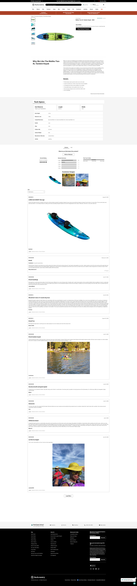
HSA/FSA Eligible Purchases (36, 555)
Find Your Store (103, 1)
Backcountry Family (74, 532)
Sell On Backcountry (54, 549)
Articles (52, 539)
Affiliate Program (54, 545)
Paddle (32, 16)
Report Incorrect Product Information (97, 93)
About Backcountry (54, 534)
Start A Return (33, 541)
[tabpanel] (68, 122)
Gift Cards (33, 551)
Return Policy (33, 539)
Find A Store (33, 536)
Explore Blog (53, 537)
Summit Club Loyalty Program (56, 536)
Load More (68, 496)
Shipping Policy (34, 543)
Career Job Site (53, 541)
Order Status (33, 537)
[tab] (39, 101)
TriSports (72, 543)
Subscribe (103, 537)
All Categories (53, 555)
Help (32, 532)
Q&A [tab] (71, 147)
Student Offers (53, 547)
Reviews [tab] (66, 147)
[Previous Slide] (42, 1)
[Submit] (46, 4)
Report (107, 270)
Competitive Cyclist (73, 534)
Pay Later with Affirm (35, 547)
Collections (53, 551)
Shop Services (53, 543)
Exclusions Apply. (92, 548)
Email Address (93, 535)
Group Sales (33, 549)
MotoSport (72, 537)
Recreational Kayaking (38, 16)
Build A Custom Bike (35, 545)
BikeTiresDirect (73, 539)
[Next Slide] (94, 1)
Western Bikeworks (73, 541)
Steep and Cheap (73, 536)
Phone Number (93, 557)
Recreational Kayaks (47, 16)
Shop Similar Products (83, 29)
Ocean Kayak (78, 18)
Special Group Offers (54, 553)
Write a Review (68, 154)
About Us (52, 532)
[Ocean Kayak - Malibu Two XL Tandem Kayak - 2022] (33, 20)
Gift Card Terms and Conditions (37, 553)
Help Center (33, 534)
